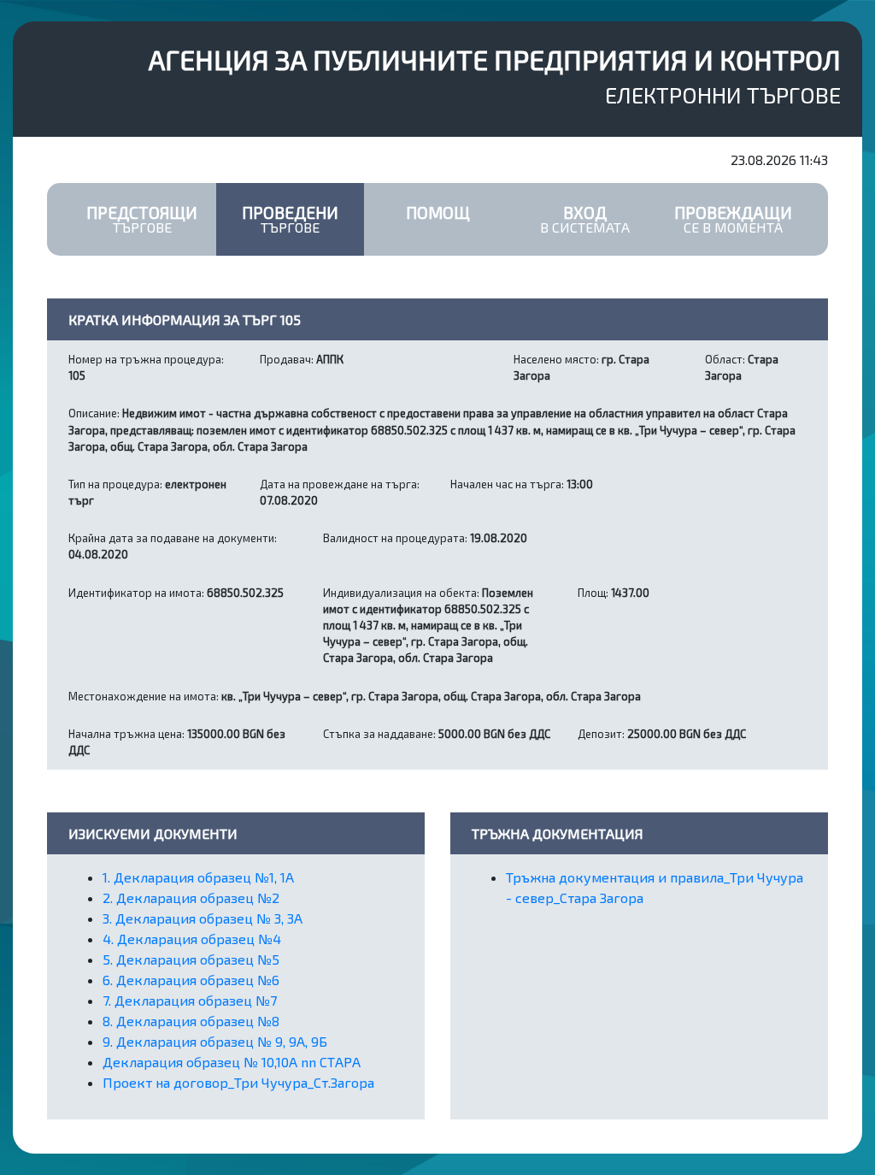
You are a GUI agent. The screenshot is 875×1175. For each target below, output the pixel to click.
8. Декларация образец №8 (191, 1021)
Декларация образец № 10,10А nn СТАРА (232, 1062)
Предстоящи (141, 219)
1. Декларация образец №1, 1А (198, 877)
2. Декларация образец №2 (191, 897)
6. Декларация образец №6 (191, 979)
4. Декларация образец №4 (192, 938)
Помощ (438, 212)
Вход (585, 219)
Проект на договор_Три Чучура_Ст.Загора (238, 1082)
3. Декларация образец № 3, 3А (202, 918)
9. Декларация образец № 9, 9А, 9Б (215, 1041)
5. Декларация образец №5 (191, 959)
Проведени (290, 219)
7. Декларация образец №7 (190, 1000)
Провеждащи (733, 219)
